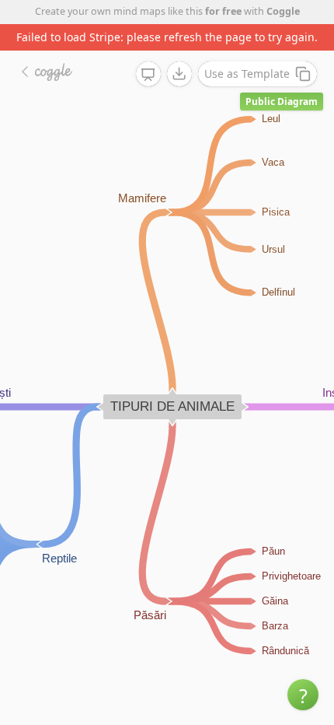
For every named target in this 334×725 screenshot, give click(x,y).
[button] (302, 694)
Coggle (283, 11)
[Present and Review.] (148, 74)
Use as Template (247, 73)
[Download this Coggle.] (179, 73)
